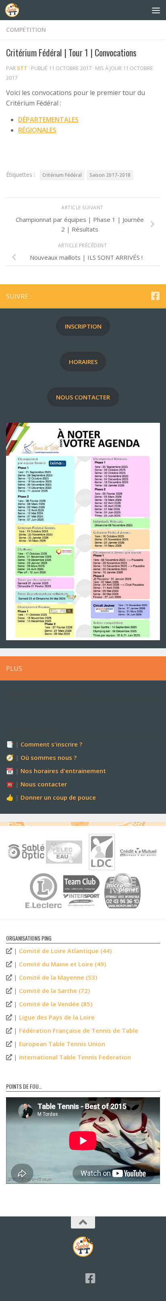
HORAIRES (83, 362)
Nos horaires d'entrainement (63, 771)
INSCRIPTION (83, 326)
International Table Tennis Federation (75, 1057)
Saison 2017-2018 (110, 175)
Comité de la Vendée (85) (55, 1004)
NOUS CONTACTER (83, 397)
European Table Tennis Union (62, 1044)
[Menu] (156, 10)
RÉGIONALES (37, 130)
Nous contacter (44, 784)
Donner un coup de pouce (58, 797)
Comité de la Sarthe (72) (54, 991)
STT (22, 68)
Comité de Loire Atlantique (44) (65, 951)
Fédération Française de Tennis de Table (78, 1030)
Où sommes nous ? (49, 757)
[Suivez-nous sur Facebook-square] (155, 296)
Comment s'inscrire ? (51, 744)
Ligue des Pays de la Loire (57, 1017)
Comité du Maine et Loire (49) (62, 964)
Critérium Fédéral (62, 175)
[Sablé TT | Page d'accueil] (14, 10)
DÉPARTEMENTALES (48, 119)
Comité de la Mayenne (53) (58, 977)
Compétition (26, 29)
